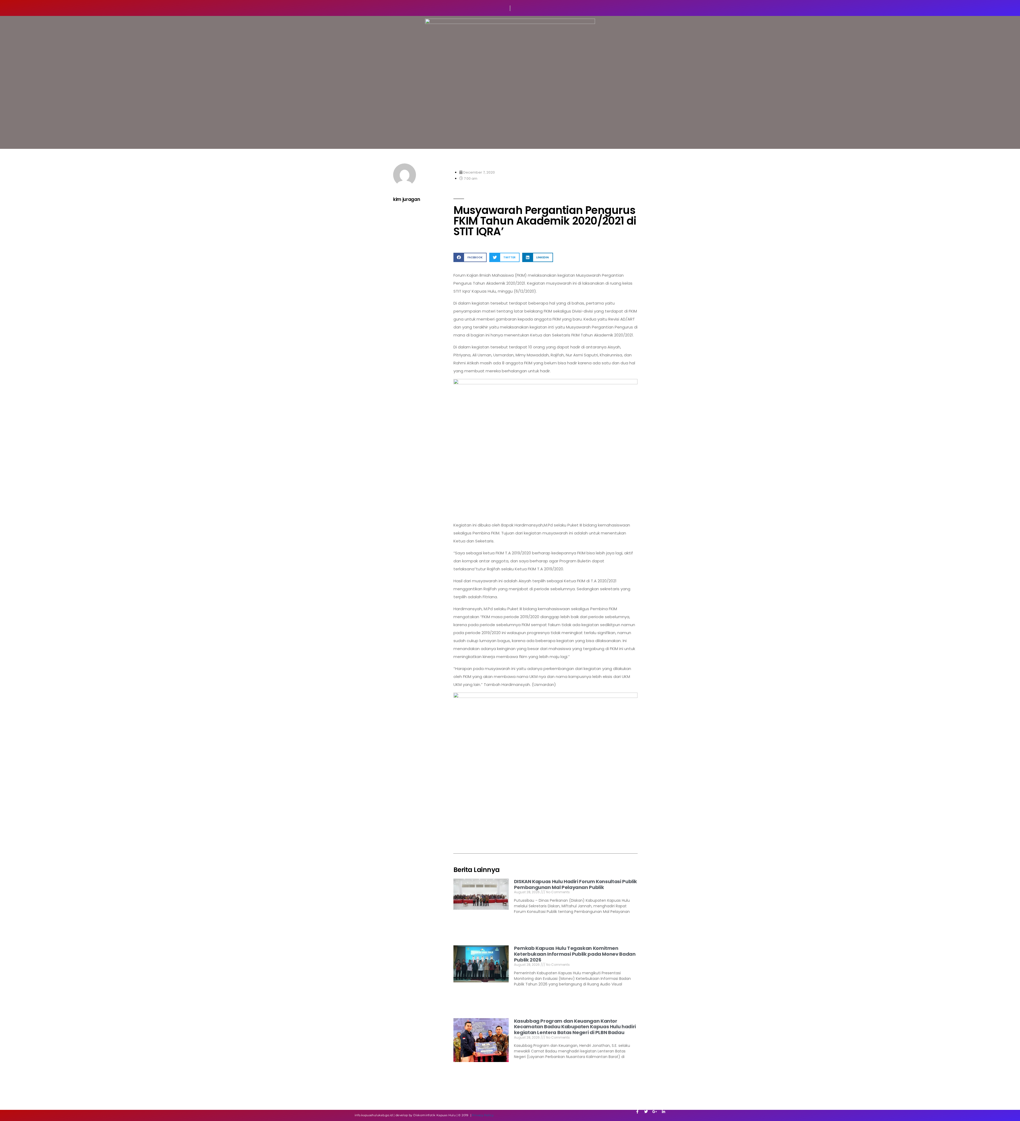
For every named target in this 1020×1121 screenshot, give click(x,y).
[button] (470, 257)
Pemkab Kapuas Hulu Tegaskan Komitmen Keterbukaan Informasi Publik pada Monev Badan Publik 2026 (575, 954)
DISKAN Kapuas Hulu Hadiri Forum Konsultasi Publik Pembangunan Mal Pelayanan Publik (575, 884)
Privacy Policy (483, 1115)
